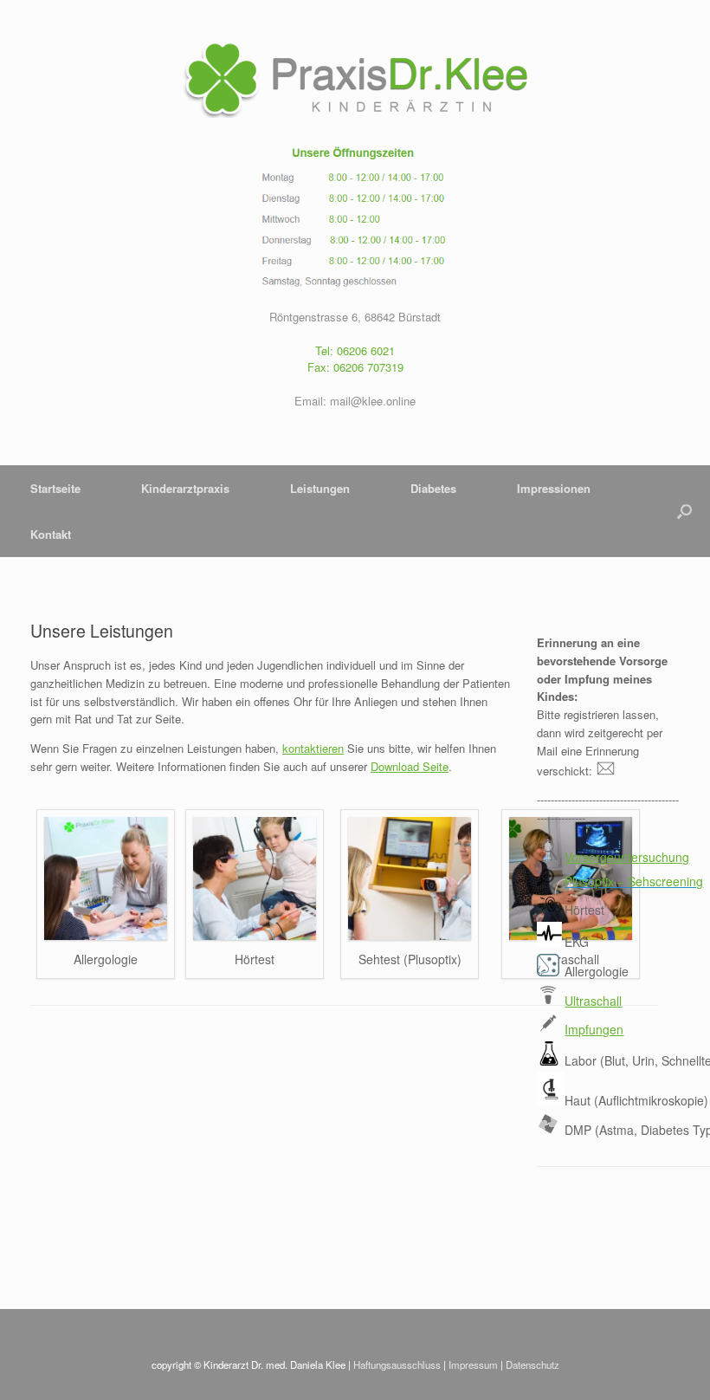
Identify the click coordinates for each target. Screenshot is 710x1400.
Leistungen (320, 488)
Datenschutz (532, 1364)
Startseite (55, 488)
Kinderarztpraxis (185, 488)
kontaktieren (313, 748)
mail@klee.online (373, 400)
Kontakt (50, 534)
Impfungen (594, 1029)
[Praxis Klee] (355, 78)
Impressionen (554, 488)
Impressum (473, 1364)
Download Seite (410, 766)
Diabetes (433, 488)
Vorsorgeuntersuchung (627, 856)
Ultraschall (593, 1000)
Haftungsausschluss (397, 1364)
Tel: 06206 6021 (355, 350)
